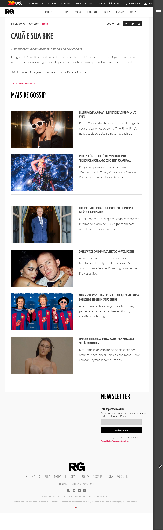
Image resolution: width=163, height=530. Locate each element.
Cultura (63, 12)
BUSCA (117, 3)
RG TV (107, 12)
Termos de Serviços (120, 441)
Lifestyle (92, 12)
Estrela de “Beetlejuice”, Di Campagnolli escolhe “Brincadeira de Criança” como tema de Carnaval (105, 158)
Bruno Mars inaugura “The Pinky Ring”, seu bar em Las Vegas (107, 114)
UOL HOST (52, 3)
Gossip (120, 12)
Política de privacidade (82, 484)
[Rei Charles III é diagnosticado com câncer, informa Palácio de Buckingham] (42, 242)
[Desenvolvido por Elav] (77, 508)
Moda (78, 12)
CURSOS (77, 3)
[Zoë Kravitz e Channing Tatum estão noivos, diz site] (42, 286)
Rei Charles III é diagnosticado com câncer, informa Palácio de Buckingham (106, 210)
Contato (63, 484)
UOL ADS (100, 3)
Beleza (48, 12)
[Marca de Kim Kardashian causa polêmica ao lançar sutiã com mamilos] (42, 373)
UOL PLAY (89, 3)
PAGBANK (65, 3)
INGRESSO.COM (36, 3)
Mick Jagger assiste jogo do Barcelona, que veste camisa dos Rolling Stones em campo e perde (109, 297)
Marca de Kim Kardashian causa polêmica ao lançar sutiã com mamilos (106, 341)
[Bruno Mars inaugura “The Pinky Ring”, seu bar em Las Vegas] (42, 146)
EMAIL (152, 3)
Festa (133, 12)
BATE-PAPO (135, 3)
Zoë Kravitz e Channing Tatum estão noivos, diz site (106, 251)
